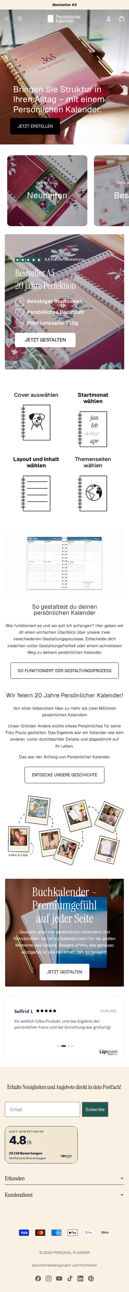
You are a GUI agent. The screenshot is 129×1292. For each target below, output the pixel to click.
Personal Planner (71, 1252)
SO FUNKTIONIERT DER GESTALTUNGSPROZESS (65, 670)
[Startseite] (64, 19)
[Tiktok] (70, 1278)
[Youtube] (59, 1278)
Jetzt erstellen (35, 126)
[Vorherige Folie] (9, 72)
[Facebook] (38, 1278)
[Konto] (108, 18)
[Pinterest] (90, 1278)
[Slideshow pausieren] (53, 137)
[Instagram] (48, 1278)
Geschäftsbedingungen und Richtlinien (64, 1265)
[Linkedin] (80, 1278)
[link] (64, 1028)
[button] (41, 1144)
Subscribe (95, 1109)
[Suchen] (19, 18)
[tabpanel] (64, 932)
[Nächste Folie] (119, 72)
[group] (47, 190)
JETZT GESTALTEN (64, 972)
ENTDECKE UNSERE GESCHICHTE (64, 775)
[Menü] (7, 19)
